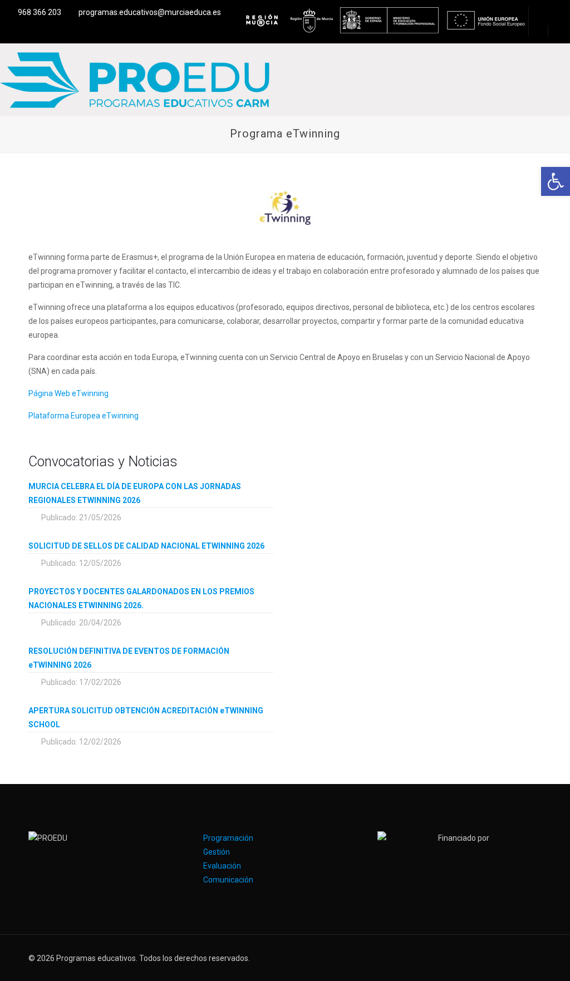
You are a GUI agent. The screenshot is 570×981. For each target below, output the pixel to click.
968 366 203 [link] (39, 12)
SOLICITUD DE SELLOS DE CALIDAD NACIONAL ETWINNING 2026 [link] (146, 545)
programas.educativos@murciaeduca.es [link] (149, 12)
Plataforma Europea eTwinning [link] (83, 415)
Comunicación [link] (228, 879)
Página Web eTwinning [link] (68, 393)
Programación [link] (228, 838)
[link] (555, 181)
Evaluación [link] (222, 865)
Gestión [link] (216, 851)
